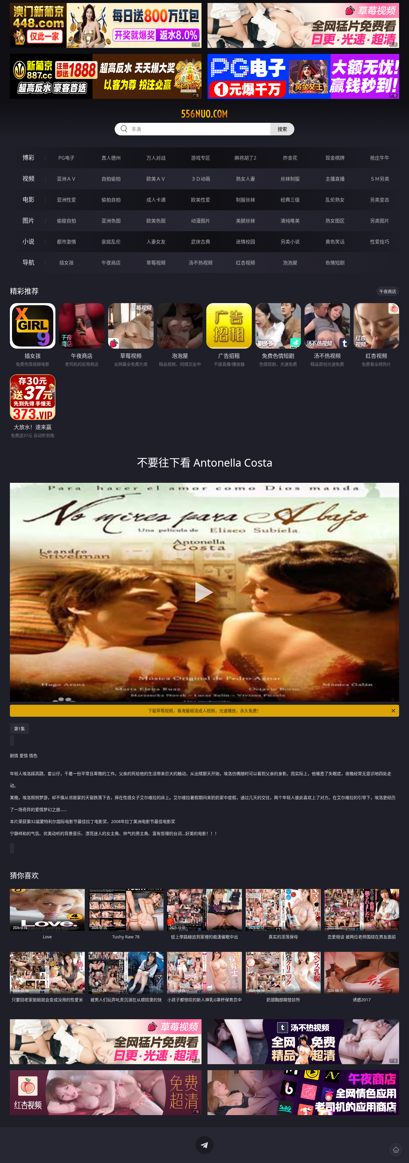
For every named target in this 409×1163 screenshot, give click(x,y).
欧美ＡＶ (156, 179)
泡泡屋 (290, 262)
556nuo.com (204, 114)
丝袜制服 (290, 179)
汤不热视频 (201, 262)
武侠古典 (200, 241)
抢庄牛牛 (379, 158)
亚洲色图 (111, 220)
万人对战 (156, 158)
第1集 (19, 728)
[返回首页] (396, 1150)
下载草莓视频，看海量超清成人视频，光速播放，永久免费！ (204, 710)
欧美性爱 (200, 199)
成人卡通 (156, 199)
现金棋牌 (335, 158)
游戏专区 (200, 158)
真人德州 (111, 158)
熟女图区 (335, 220)
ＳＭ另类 (379, 179)
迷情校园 (245, 241)
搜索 (282, 129)
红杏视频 (245, 262)
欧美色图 (156, 220)
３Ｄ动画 (200, 179)
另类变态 (379, 199)
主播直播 (335, 179)
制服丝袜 (245, 199)
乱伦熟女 (335, 199)
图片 (28, 221)
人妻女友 (156, 241)
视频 (28, 179)
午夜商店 (111, 262)
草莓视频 (156, 262)
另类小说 (290, 241)
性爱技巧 (379, 241)
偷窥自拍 (66, 220)
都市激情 (66, 241)
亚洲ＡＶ (66, 179)
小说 (28, 242)
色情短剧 (335, 262)
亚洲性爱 (66, 199)
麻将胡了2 (245, 158)
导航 (28, 262)
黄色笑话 (335, 241)
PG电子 (66, 158)
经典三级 (290, 199)
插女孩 (66, 262)
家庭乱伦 (111, 241)
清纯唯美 (290, 220)
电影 (28, 200)
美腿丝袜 (245, 220)
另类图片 (379, 220)
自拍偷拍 (111, 179)
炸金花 (290, 158)
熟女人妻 (245, 179)
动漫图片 (200, 220)
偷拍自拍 (111, 199)
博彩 (28, 158)
